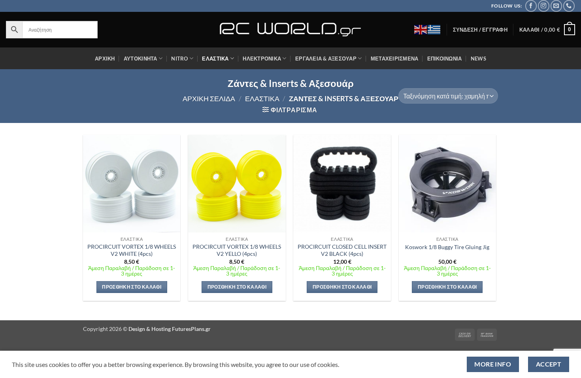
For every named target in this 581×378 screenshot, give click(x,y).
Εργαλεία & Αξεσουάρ (326, 58)
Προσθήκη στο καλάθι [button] (131, 286)
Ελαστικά (215, 58)
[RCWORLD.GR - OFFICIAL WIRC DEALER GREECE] (290, 29)
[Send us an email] (556, 5)
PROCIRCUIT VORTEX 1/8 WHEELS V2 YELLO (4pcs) (236, 250)
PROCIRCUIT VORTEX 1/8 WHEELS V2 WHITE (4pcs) (131, 250)
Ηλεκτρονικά (262, 58)
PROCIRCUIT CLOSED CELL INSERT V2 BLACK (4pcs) (342, 250)
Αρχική (105, 58)
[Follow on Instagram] (543, 5)
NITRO (179, 58)
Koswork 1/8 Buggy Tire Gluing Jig (447, 247)
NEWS (478, 58)
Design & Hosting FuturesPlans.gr (169, 328)
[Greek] (434, 29)
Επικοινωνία (444, 58)
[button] (480, 30)
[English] (421, 29)
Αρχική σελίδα (209, 98)
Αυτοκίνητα (140, 58)
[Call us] (569, 5)
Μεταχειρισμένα (395, 58)
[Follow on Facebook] (531, 5)
